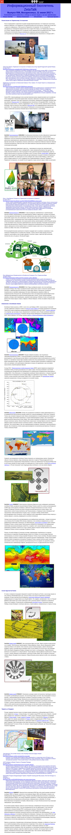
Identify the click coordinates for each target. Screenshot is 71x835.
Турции (28, 719)
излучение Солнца (37, 602)
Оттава (16, 714)
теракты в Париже (25, 717)
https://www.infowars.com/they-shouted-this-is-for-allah (16, 756)
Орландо (45, 717)
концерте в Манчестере (43, 720)
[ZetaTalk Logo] (37, 2)
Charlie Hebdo (12, 717)
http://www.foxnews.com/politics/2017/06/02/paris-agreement (18, 86)
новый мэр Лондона (50, 824)
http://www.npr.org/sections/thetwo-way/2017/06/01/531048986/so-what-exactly (22, 201)
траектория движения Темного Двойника (39, 597)
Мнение (11, 792)
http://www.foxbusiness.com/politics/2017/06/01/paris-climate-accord (19, 69)
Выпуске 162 (15, 102)
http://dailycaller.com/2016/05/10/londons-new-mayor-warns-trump (19, 779)
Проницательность (14, 212)
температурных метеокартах (13, 313)
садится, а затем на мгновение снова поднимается (40, 315)
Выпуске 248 (31, 105)
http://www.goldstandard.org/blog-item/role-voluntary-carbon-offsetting (20, 277)
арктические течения (48, 376)
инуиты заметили (50, 310)
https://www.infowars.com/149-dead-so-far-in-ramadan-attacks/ (18, 764)
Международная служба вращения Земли (23, 368)
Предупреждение (13, 135)
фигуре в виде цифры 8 (32, 308)
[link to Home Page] (2, 3)
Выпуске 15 (23, 33)
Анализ (11, 504)
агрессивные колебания (41, 522)
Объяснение (12, 412)
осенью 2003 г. (45, 153)
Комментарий (12, 643)
